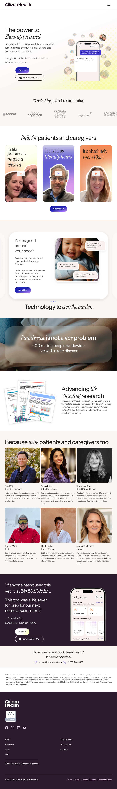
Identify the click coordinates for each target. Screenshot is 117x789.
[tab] (51, 301)
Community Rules (105, 780)
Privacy (77, 780)
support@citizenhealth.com (51, 662)
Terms (69, 780)
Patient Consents (89, 780)
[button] (109, 5)
